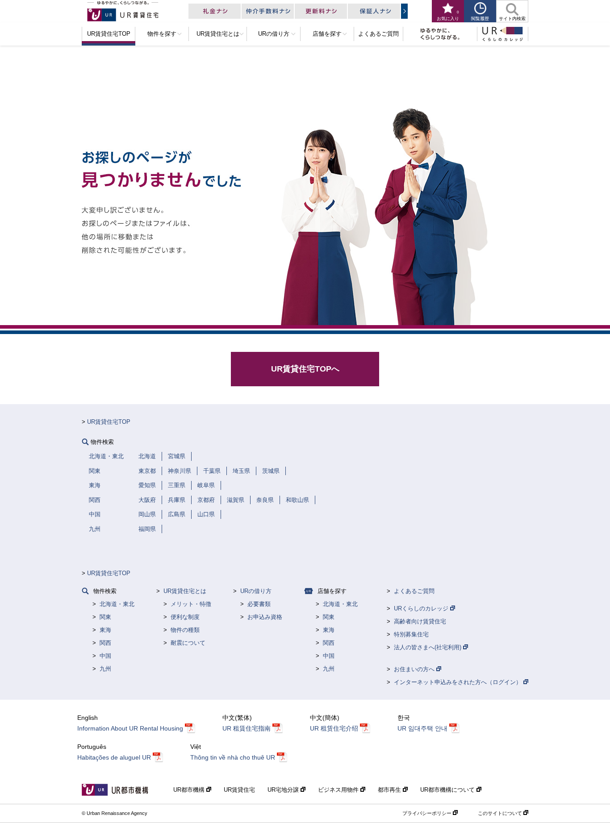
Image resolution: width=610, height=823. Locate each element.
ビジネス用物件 (339, 789)
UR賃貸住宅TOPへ (305, 368)
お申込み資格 (264, 617)
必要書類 (259, 604)
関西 (105, 642)
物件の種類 (185, 630)
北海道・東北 (117, 604)
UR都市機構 (189, 789)
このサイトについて (500, 813)
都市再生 (390, 789)
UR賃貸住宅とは (184, 591)
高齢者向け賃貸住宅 (420, 621)
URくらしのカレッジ (422, 608)
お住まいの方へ (415, 669)
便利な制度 (185, 617)
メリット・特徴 (191, 604)
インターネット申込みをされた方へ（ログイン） (458, 682)
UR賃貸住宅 (239, 789)
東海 (105, 630)
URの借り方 (256, 591)
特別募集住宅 (411, 634)
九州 (105, 668)
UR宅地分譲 (284, 789)
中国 (105, 655)
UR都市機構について (448, 789)
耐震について (188, 642)
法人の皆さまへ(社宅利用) (428, 647)
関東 (105, 617)
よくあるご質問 (414, 591)
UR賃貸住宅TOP (108, 421)
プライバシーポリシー (427, 813)
